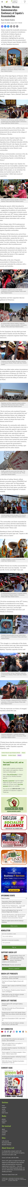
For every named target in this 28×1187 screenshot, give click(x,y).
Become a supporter (8, 781)
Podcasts (4, 1121)
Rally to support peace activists (10, 921)
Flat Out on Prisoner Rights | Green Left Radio (12, 982)
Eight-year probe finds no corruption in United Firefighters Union (12, 1039)
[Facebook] (5, 26)
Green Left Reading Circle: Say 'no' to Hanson (12, 911)
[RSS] (26, 1032)
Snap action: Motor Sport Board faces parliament (12, 902)
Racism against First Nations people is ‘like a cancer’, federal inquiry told (14, 1048)
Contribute (4, 1131)
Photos (4, 1119)
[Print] (11, 26)
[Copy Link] (17, 26)
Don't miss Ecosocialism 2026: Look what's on (13, 1019)
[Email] (14, 26)
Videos (3, 1123)
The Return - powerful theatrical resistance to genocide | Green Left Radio (13, 977)
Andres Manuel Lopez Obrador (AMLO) (11, 752)
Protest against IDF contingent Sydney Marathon (12, 1004)
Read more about (9, 1174)
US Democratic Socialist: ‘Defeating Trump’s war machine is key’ (14, 1053)
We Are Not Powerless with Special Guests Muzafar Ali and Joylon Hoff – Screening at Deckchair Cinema (14, 916)
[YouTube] (2, 1032)
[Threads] (23, 1032)
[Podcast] (5, 1032)
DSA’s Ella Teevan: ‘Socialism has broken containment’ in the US (13, 1057)
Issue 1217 (14, 23)
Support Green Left (9, 952)
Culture (4, 1111)
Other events (14, 926)
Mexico (23, 752)
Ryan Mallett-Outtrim (8, 20)
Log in (25, 1)
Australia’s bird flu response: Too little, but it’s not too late (13, 1044)
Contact (4, 1133)
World (20, 23)
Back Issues (5, 1113)
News (3, 1105)
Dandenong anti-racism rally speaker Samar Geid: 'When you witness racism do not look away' (14, 1014)
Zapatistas (4, 755)
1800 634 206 (16, 789)
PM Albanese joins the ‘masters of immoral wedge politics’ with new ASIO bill (13, 1062)
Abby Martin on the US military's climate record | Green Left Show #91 (13, 995)
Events (4, 1134)
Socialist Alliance (6, 1144)
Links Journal (5, 1141)
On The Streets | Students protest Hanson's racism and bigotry (14, 990)
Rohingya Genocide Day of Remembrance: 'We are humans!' (13, 1009)
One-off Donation (12, 774)
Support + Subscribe (15, 1)
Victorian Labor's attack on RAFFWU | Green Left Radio (14, 986)
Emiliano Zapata (12, 755)
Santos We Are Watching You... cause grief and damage (13, 906)
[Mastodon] (2, 26)
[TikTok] (10, 1032)
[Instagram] (13, 1032)
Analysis (4, 1107)
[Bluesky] (8, 26)
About (3, 1129)
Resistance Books (6, 1143)
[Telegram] (17, 1032)
